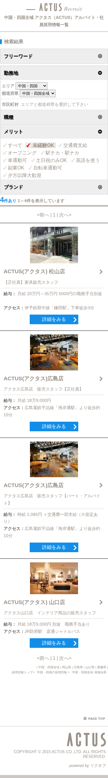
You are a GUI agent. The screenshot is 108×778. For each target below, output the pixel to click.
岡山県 (66, 667)
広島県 (78, 667)
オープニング (22, 152)
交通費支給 (75, 145)
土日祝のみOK (51, 160)
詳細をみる (54, 319)
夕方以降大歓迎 (24, 175)
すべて (15, 145)
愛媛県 (101, 667)
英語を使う (88, 160)
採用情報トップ (22, 672)
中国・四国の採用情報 (52, 672)
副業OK (16, 167)
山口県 (90, 667)
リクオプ (98, 765)
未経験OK (43, 145)
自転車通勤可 (47, 167)
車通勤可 (17, 160)
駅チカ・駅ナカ (62, 152)
